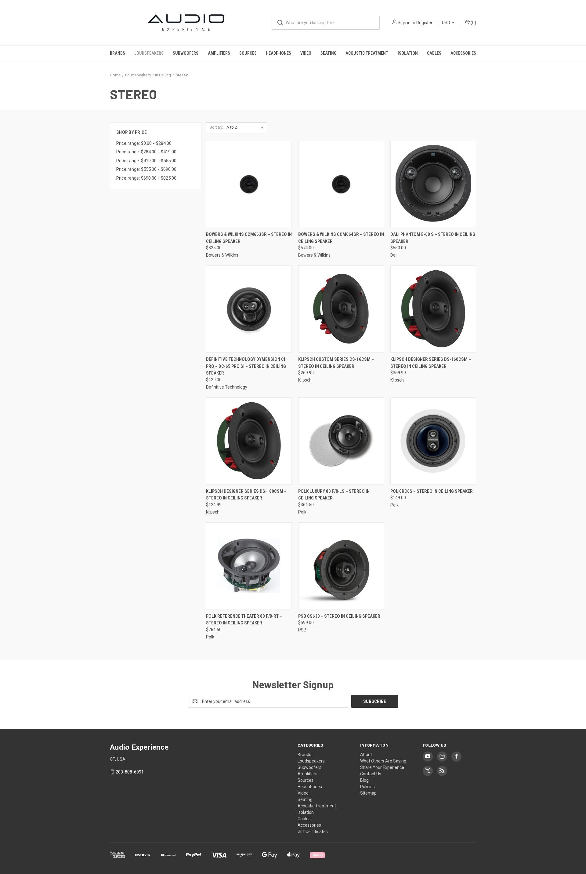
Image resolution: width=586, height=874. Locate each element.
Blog (364, 780)
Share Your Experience (382, 767)
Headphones (278, 53)
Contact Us (370, 773)
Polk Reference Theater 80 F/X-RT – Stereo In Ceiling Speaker (244, 619)
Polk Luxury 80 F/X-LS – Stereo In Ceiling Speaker (334, 494)
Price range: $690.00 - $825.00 (146, 178)
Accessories (463, 53)
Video (305, 53)
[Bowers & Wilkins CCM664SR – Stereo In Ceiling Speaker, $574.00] (341, 184)
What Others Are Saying (383, 761)
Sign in (404, 22)
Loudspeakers (149, 53)
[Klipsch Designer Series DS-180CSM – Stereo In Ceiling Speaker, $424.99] (249, 441)
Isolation (408, 53)
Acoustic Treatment (366, 53)
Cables (434, 53)
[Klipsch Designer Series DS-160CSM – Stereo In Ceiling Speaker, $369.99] (433, 309)
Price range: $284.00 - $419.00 (146, 152)
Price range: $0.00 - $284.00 (144, 143)
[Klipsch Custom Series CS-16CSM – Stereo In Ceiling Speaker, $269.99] (341, 309)
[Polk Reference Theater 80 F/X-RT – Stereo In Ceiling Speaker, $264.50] (249, 566)
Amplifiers (219, 53)
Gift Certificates (313, 831)
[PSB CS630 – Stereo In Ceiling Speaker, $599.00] (341, 566)
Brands (117, 53)
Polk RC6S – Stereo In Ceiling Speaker (431, 491)
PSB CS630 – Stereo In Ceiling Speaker (339, 616)
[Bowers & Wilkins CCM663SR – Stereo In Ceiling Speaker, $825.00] (249, 184)
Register (424, 22)
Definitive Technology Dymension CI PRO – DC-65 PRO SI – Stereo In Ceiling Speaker (246, 366)
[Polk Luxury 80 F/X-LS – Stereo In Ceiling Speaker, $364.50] (341, 441)
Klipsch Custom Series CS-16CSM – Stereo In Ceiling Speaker (336, 363)
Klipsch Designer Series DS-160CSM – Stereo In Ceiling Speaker (430, 363)
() (473, 22)
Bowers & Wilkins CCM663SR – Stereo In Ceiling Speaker (249, 238)
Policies (367, 786)
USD (446, 22)
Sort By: (216, 127)
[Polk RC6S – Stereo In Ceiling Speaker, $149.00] (433, 441)
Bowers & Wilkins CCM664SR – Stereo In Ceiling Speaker (341, 238)
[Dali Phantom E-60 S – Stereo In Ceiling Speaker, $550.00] (433, 184)
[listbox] (246, 127)
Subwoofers (185, 53)
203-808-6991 (130, 772)
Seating (328, 53)
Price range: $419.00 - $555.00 (146, 160)
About (366, 754)
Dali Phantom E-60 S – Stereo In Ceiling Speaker (432, 238)
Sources (248, 53)
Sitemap (368, 793)
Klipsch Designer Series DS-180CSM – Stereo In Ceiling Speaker (246, 494)
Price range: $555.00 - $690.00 (146, 169)
